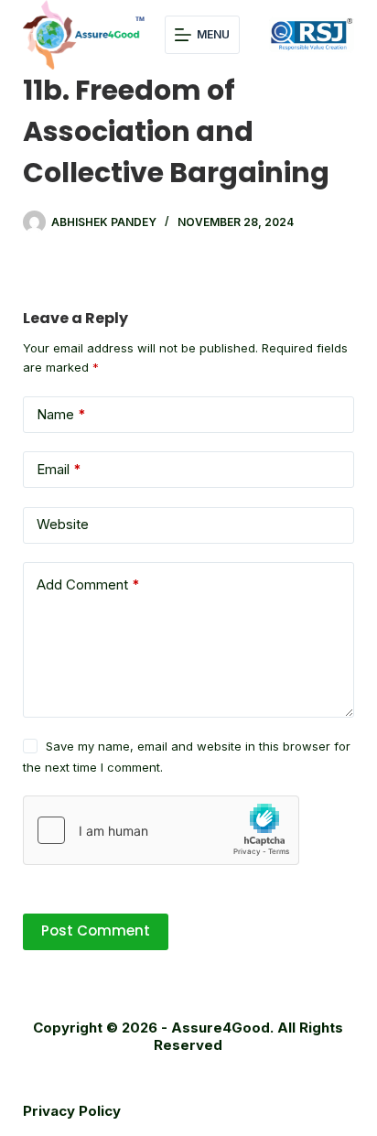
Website (63, 524)
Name (61, 414)
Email (59, 469)
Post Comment (95, 930)
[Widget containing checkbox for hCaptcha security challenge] (161, 830)
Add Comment (88, 584)
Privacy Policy (72, 1111)
